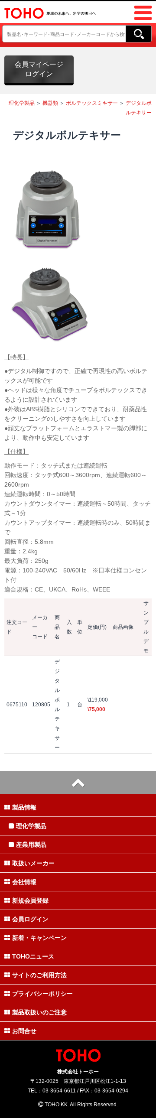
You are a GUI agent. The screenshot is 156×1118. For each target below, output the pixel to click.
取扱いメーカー (33, 863)
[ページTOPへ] (78, 782)
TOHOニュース (33, 956)
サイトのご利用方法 (39, 975)
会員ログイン (30, 919)
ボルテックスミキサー (92, 103)
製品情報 (24, 807)
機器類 (50, 103)
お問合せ (24, 1030)
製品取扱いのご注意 (39, 1012)
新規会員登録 (30, 900)
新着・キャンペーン (39, 937)
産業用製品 (31, 844)
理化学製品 (22, 103)
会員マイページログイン (39, 69)
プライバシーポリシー (42, 993)
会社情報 (24, 881)
